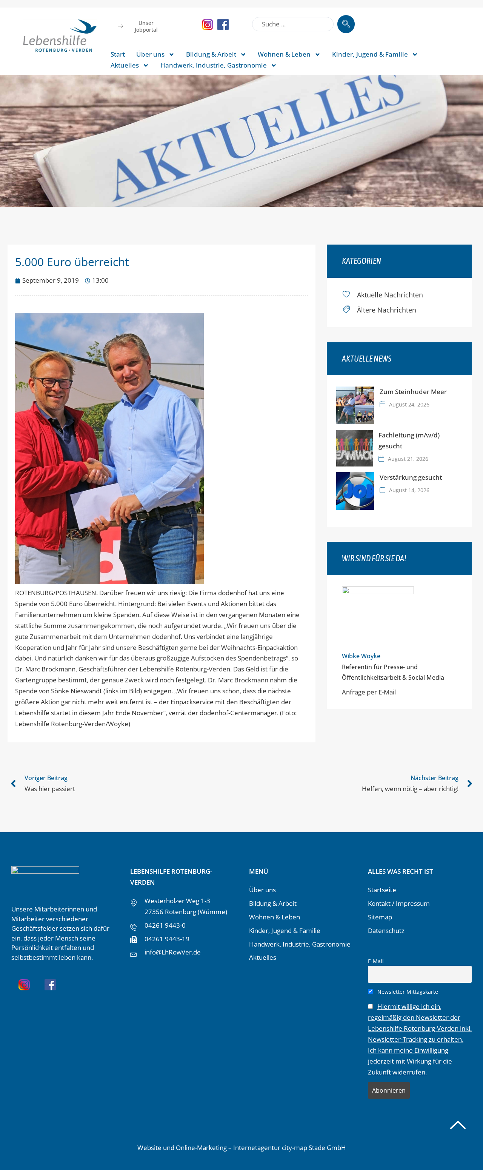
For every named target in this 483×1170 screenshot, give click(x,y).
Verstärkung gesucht (411, 477)
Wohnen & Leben (284, 54)
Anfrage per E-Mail (369, 692)
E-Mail (376, 961)
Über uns (150, 54)
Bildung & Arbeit (211, 54)
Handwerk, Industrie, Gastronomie (213, 65)
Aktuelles (125, 65)
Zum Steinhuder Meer (413, 391)
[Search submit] (346, 24)
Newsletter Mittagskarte (407, 991)
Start (118, 54)
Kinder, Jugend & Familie (370, 54)
